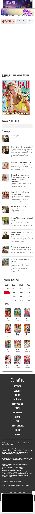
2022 (7, 288)
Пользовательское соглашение (11, 481)
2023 (28, 285)
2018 (6, 292)
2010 (6, 300)
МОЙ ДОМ (17, 399)
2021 (14, 288)
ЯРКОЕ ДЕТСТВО (17, 425)
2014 (6, 296)
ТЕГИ (17, 421)
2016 (21, 292)
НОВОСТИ (17, 386)
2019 (28, 288)
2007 (28, 300)
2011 (28, 296)
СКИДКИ (17, 430)
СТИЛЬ (17, 417)
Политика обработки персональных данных (15, 485)
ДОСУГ (17, 408)
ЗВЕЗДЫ (17, 390)
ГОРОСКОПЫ (17, 404)
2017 (14, 292)
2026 (7, 285)
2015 (28, 292)
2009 (14, 300)
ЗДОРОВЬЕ (17, 412)
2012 (21, 296)
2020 (21, 288)
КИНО (17, 395)
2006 (7, 304)
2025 (14, 285)
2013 (14, 296)
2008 (21, 300)
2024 (21, 285)
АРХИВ (17, 434)
